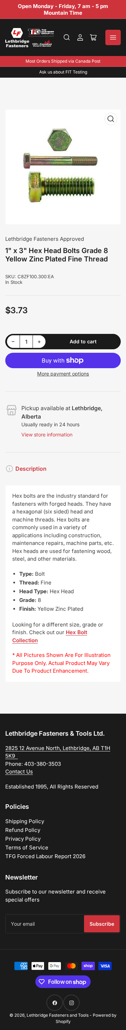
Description (31, 468)
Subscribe (102, 924)
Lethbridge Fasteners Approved (44, 239)
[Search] (67, 37)
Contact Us (19, 771)
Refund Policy (22, 830)
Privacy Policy (23, 838)
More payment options (63, 374)
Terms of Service (26, 847)
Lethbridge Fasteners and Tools (58, 1015)
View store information (46, 434)
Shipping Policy (24, 821)
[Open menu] (113, 37)
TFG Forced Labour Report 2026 (45, 856)
